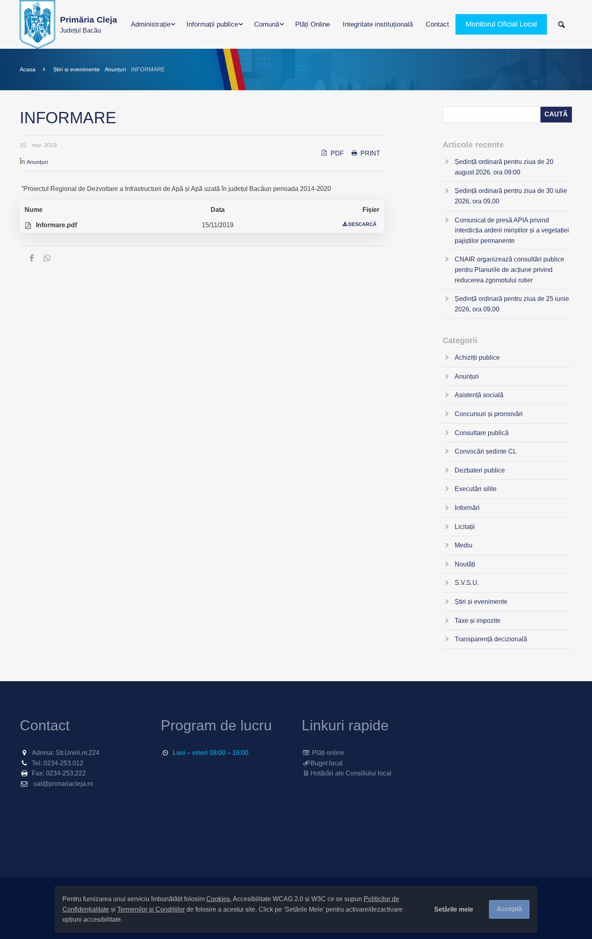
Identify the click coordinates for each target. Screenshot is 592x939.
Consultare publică (482, 432)
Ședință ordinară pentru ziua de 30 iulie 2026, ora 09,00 (511, 196)
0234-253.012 (63, 763)
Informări (467, 507)
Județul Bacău (88, 24)
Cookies (218, 898)
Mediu (463, 545)
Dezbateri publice (480, 470)
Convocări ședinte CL (486, 451)
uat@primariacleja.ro (63, 783)
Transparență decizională (491, 639)
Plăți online (327, 752)
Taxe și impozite (478, 620)
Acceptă (509, 909)
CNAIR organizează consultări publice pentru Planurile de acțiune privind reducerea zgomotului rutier (509, 269)
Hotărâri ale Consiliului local (350, 773)
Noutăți (465, 564)
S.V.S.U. (467, 582)
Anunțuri (115, 69)
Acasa (27, 69)
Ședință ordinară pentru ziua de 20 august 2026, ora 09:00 (504, 167)
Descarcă (362, 224)
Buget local (326, 763)
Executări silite (476, 488)
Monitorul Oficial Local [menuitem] (501, 24)
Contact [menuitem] (437, 24)
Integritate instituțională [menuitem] (378, 24)
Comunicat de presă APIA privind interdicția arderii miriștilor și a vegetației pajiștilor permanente (512, 230)
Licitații (465, 526)
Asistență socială (479, 395)
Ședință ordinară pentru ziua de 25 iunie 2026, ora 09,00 (512, 304)
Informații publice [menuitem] (212, 24)
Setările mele (453, 909)
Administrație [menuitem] (150, 24)
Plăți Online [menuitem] (312, 24)
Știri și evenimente (76, 69)
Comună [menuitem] (266, 24)
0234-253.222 (66, 773)
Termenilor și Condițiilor (151, 909)
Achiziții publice (477, 357)
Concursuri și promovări (489, 413)
